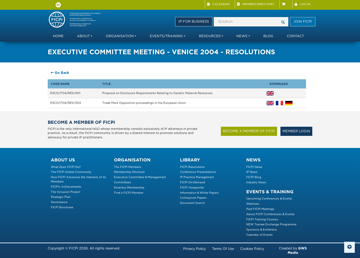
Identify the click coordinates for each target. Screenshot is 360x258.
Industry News (256, 182)
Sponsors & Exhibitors (261, 229)
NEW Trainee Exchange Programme (271, 224)
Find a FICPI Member (128, 192)
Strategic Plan (60, 196)
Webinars (252, 203)
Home (58, 36)
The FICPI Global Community (71, 172)
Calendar (221, 4)
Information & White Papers (199, 192)
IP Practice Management (197, 177)
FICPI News (254, 167)
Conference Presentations (198, 172)
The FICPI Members (127, 167)
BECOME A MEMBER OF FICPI (249, 131)
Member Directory (258, 4)
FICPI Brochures (62, 207)
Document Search (192, 203)
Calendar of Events (259, 234)
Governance (59, 202)
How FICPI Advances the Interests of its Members (78, 179)
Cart (286, 4)
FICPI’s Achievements (66, 186)
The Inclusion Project (65, 192)
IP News (252, 172)
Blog (268, 36)
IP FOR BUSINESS (194, 22)
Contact (295, 36)
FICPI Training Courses (262, 219)
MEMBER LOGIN (296, 131)
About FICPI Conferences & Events (270, 214)
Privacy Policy (194, 249)
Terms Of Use (223, 249)
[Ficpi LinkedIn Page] (58, 4)
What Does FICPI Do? (66, 167)
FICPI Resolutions (192, 167)
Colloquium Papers (193, 197)
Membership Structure (129, 172)
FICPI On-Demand (192, 182)
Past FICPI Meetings (260, 209)
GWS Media (297, 250)
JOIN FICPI (302, 22)
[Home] (77, 20)
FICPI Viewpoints (192, 187)
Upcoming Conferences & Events (269, 198)
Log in (305, 4)
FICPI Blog (253, 177)
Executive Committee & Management (140, 177)
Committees (122, 182)
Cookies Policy (252, 249)
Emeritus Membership (129, 187)
